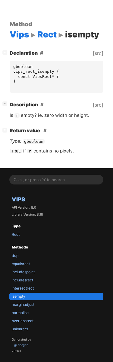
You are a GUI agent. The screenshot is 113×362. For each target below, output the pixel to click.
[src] (98, 53)
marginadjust (23, 304)
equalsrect (21, 263)
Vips (18, 199)
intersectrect (23, 288)
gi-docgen (21, 345)
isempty (18, 296)
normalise (20, 312)
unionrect (20, 329)
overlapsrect (22, 321)
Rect (16, 234)
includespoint (23, 272)
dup (15, 255)
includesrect (22, 280)
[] (6, 52)
